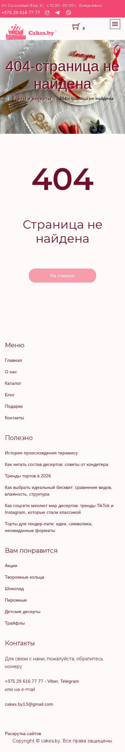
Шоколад (14, 588)
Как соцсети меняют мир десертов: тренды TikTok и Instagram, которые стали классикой (59, 509)
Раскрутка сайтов (23, 733)
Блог (9, 394)
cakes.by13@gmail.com (29, 704)
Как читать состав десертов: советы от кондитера (56, 464)
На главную (62, 275)
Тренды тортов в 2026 (28, 475)
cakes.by (50, 741)
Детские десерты (22, 611)
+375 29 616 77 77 (21, 12)
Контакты (14, 417)
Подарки (14, 406)
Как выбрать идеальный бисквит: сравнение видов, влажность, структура (58, 491)
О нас (11, 371)
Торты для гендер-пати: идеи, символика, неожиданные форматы (49, 527)
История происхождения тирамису (41, 452)
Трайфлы (15, 623)
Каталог (13, 383)
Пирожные (16, 600)
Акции (11, 565)
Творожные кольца (24, 577)
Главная (13, 360)
